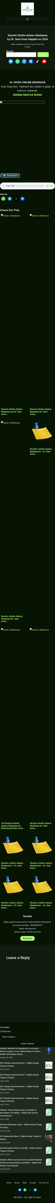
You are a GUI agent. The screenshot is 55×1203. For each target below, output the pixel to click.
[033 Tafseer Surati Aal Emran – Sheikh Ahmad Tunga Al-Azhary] (48, 1077)
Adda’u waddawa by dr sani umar (22, 44)
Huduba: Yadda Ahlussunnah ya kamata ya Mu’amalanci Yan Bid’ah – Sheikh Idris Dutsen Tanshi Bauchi (19, 1113)
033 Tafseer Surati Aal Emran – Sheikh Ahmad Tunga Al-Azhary (19, 1076)
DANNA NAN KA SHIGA (27, 94)
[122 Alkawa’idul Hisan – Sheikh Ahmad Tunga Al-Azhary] (48, 1139)
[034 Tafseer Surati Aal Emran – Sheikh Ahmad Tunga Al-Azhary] (48, 1066)
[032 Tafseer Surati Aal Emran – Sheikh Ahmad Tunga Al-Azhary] (48, 1089)
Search (9, 51)
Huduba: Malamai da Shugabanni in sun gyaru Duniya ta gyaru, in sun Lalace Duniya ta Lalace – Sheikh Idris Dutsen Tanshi (20, 1051)
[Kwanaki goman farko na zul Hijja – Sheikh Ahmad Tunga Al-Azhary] (48, 1151)
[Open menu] (27, 19)
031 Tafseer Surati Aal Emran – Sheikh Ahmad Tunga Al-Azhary (19, 1099)
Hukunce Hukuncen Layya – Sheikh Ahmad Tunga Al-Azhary (21, 1125)
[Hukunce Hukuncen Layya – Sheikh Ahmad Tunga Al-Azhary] (48, 1127)
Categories (5, 1031)
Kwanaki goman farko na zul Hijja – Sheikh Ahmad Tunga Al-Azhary (21, 1149)
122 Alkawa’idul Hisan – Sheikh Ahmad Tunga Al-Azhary (20, 1137)
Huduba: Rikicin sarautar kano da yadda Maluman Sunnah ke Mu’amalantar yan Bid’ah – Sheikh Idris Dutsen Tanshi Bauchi (21, 1163)
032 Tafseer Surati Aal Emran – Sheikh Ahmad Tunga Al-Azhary (19, 1087)
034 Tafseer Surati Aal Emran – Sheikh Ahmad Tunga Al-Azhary (19, 1064)
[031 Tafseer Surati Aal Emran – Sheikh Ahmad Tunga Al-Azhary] (48, 1101)
